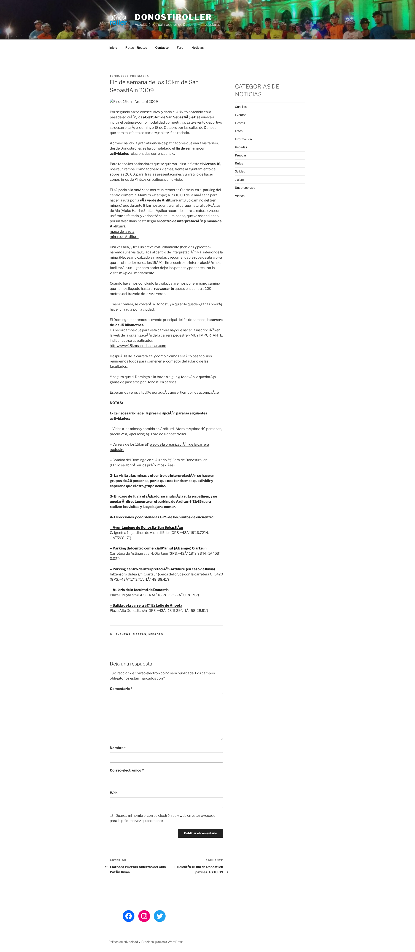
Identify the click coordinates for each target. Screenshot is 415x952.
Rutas (239, 163)
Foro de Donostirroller (168, 434)
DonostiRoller (173, 17)
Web (114, 793)
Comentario (121, 689)
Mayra (143, 75)
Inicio (113, 47)
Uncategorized (245, 187)
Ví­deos (239, 196)
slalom (239, 179)
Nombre (118, 748)
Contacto (162, 47)
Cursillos (241, 106)
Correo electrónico (127, 770)
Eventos (123, 634)
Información (243, 139)
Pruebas (241, 155)
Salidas (240, 171)
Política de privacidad (123, 942)
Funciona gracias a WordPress (162, 942)
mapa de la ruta (122, 231)
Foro (180, 47)
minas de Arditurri (124, 237)
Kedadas (155, 634)
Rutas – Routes (136, 47)
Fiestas (140, 634)
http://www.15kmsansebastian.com (138, 346)
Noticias (198, 47)
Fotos (239, 131)
